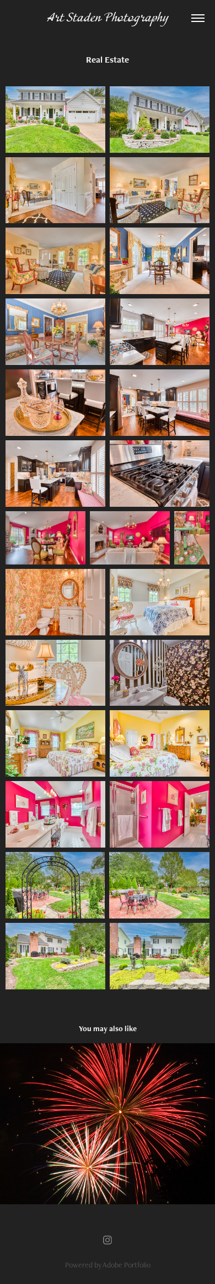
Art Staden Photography (108, 18)
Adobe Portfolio (126, 1265)
